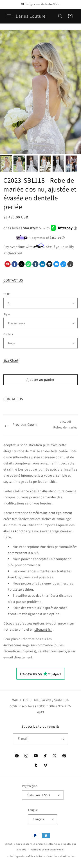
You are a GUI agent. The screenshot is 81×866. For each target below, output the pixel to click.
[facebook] (14, 264)
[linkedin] (42, 264)
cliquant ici (43, 629)
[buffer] (49, 264)
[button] (9, 16)
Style (6, 314)
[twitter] (21, 264)
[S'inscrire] (63, 738)
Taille (6, 294)
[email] (56, 264)
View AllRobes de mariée (65, 424)
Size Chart (10, 360)
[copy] (63, 264)
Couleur (8, 334)
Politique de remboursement (47, 849)
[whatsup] (28, 264)
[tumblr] (35, 264)
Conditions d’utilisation (61, 856)
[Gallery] (40, 102)
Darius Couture (23, 843)
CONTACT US (13, 280)
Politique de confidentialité (26, 856)
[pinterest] (7, 264)
